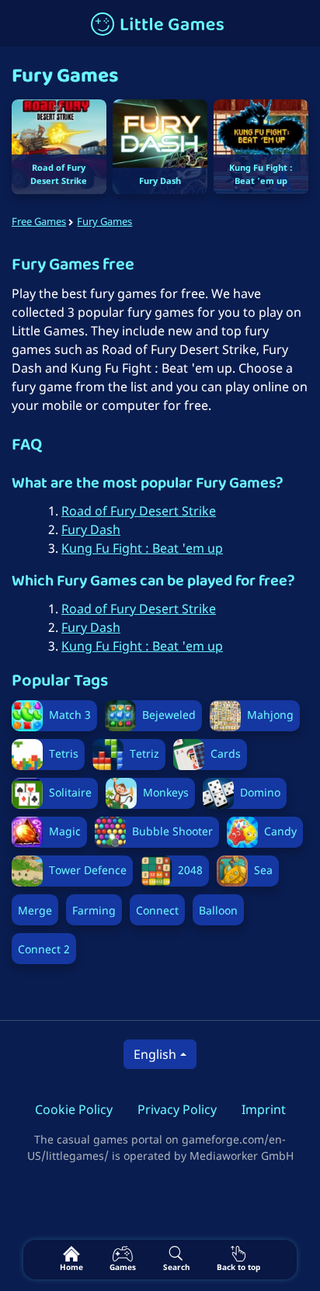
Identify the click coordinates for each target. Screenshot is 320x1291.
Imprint (264, 1109)
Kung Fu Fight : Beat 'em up (142, 548)
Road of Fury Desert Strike (138, 510)
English (155, 1054)
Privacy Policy (177, 1109)
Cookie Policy (74, 1109)
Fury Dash (90, 529)
